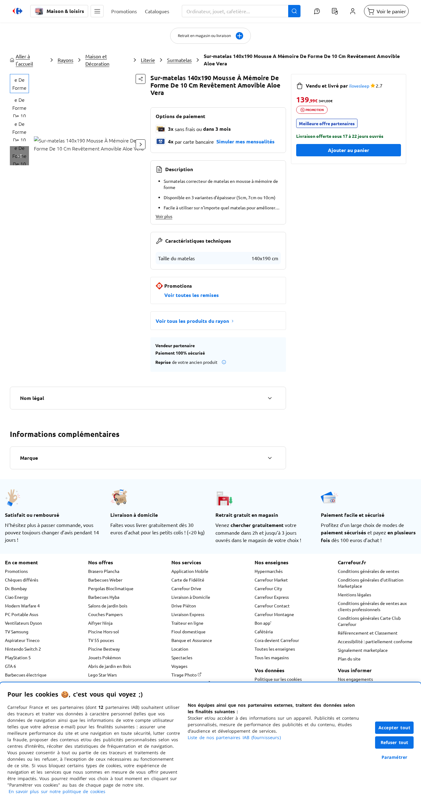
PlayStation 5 (18, 657)
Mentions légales (354, 594)
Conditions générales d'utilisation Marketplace (370, 583)
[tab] (19, 83)
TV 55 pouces (101, 640)
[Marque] (270, 458)
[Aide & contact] (316, 11)
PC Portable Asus (21, 614)
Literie (148, 60)
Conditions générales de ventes (368, 571)
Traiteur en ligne (187, 623)
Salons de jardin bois (107, 605)
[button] (97, 11)
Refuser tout (394, 742)
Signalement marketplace (363, 650)
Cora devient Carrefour (277, 640)
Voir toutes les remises (191, 295)
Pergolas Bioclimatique (110, 588)
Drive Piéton (183, 605)
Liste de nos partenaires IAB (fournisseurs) (234, 737)
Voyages (179, 666)
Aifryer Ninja (100, 623)
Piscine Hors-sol (103, 631)
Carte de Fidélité (187, 579)
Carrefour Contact (272, 605)
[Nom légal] (270, 398)
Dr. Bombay (16, 588)
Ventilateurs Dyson (23, 623)
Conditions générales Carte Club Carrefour (369, 621)
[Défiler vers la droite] (140, 144)
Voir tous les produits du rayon (192, 321)
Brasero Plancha (103, 571)
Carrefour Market (271, 579)
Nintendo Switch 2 (23, 649)
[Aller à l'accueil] (17, 11)
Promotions (16, 571)
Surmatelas (179, 60)
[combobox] (241, 11)
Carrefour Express (272, 597)
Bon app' (263, 623)
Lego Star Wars (102, 674)
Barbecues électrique (26, 674)
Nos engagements (355, 679)
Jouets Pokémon (104, 657)
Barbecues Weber (105, 579)
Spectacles (181, 657)
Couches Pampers (105, 614)
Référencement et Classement (368, 632)
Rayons (65, 60)
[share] (140, 79)
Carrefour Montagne (274, 614)
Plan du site (349, 658)
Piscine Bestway (104, 649)
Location (179, 649)
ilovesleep (359, 85)
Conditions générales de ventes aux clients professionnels (372, 606)
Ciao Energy (16, 597)
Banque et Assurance (191, 640)
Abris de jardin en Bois (109, 666)
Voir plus (164, 216)
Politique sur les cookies (278, 679)
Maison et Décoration (97, 60)
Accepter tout (394, 727)
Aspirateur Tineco (22, 640)
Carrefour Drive (186, 588)
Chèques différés (21, 579)
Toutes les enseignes (275, 649)
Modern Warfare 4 (22, 605)
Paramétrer (394, 757)
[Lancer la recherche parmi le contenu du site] (294, 11)
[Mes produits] (334, 11)
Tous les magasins (272, 657)
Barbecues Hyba (103, 597)
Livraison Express (187, 614)
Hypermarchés (269, 571)
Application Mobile (189, 571)
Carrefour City (268, 588)
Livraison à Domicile (190, 597)
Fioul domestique (188, 631)
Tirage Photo (184, 674)
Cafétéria (264, 631)
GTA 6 (10, 666)
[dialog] (210, 742)
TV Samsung (16, 631)
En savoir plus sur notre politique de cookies (57, 791)
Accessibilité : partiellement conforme (375, 641)
